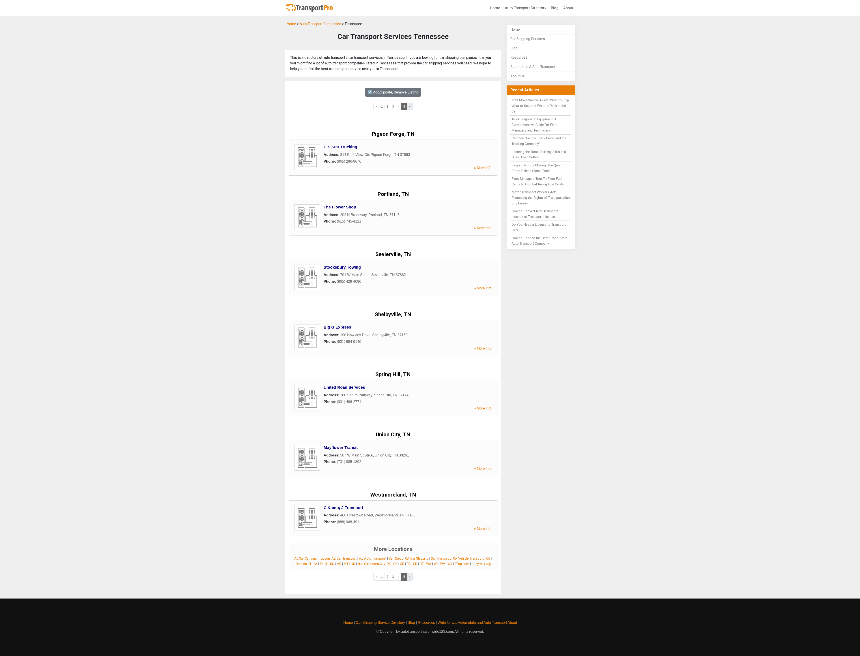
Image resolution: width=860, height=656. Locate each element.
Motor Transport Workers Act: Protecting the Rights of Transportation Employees (541, 197)
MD (339, 564)
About (568, 8)
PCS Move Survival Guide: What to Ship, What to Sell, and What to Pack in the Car (541, 105)
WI (436, 564)
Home (495, 8)
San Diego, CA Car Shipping (408, 558)
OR (402, 564)
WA (428, 564)
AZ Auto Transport (372, 558)
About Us (517, 76)
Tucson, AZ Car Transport (338, 558)
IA (315, 564)
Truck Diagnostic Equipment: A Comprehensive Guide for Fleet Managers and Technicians (534, 124)
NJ (360, 564)
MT (346, 564)
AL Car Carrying (305, 558)
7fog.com (462, 564)
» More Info (483, 168)
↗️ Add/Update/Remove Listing (393, 92)
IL (326, 564)
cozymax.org (481, 564)
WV (442, 564)
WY (449, 564)
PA (409, 564)
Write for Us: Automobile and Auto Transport (472, 622)
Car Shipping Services (527, 39)
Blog (555, 8)
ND (353, 564)
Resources (518, 57)
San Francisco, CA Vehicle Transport (457, 558)
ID (321, 564)
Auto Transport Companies (320, 24)
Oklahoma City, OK (377, 564)
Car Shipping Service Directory (380, 622)
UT (422, 564)
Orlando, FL (304, 564)
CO (488, 558)
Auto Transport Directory (525, 8)
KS (332, 564)
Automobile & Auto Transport (532, 67)
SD (415, 564)
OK (395, 564)
